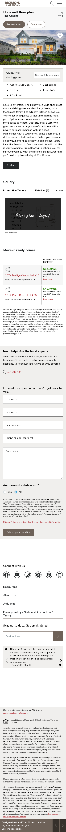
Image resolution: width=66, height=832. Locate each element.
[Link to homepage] (12, 4)
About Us (9, 595)
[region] (33, 281)
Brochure (11, 165)
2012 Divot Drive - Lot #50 (21, 295)
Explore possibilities (12, 828)
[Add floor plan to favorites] (60, 35)
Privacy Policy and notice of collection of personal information (32, 522)
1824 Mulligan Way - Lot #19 (22, 275)
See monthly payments (47, 75)
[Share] (60, 14)
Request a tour (14, 24)
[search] (52, 3)
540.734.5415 (14, 372)
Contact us (36, 24)
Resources (10, 587)
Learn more (48, 279)
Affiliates (9, 604)
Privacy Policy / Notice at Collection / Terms (28, 613)
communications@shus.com (15, 713)
